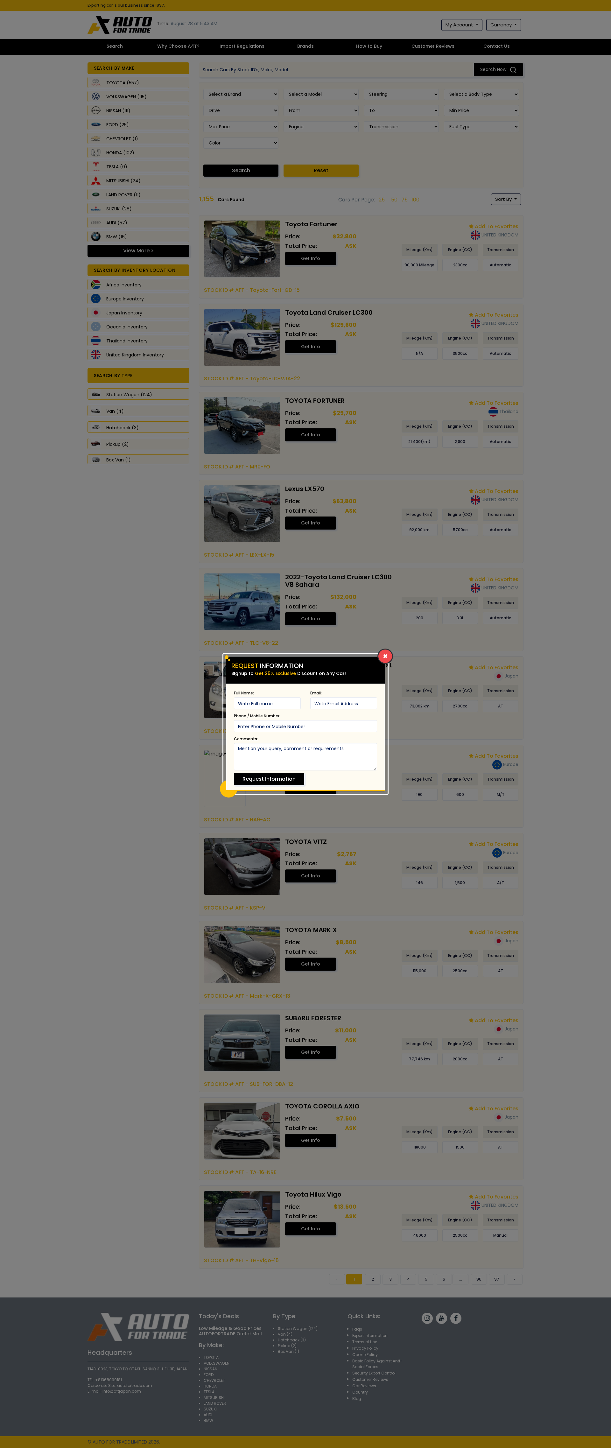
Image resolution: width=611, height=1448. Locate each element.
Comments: (246, 739)
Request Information (269, 779)
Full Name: (244, 693)
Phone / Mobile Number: (257, 716)
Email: (316, 693)
